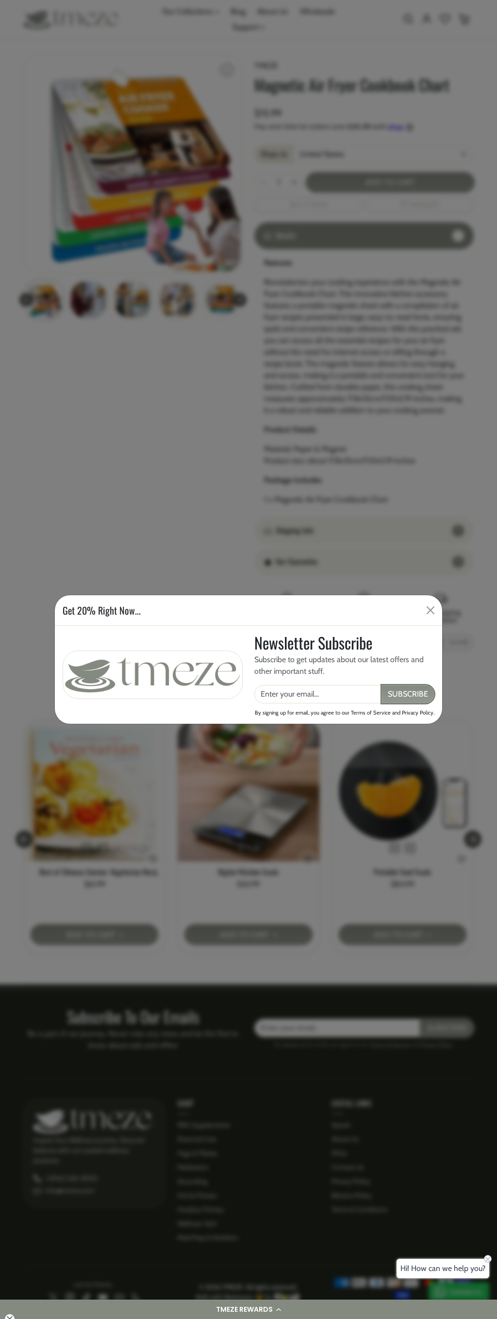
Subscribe (408, 694)
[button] (248, 1309)
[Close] (430, 610)
